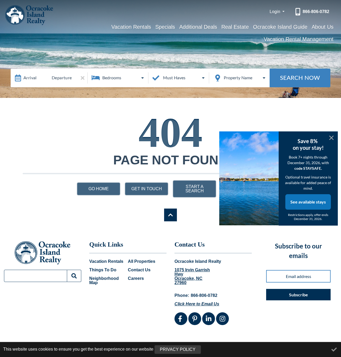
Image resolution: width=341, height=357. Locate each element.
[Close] (331, 137)
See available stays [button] (308, 201)
